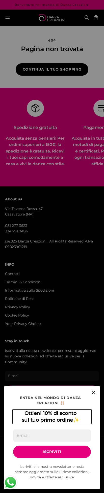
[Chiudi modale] (93, 392)
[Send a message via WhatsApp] (10, 482)
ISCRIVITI (52, 451)
